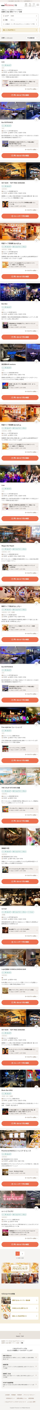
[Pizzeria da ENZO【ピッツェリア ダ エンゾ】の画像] (20, 1139)
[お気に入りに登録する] (36, 59)
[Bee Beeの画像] (20, 292)
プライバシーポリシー (29, 1395)
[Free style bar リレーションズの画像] (20, 715)
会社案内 (7, 1395)
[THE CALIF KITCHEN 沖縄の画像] (20, 776)
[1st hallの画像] (20, 897)
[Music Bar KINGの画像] (20, 1078)
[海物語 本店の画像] (20, 836)
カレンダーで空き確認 (21, 216)
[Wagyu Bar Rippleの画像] (20, 534)
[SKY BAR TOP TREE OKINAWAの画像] (20, 171)
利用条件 (19, 1395)
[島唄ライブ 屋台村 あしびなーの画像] (20, 595)
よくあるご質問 (31, 1402)
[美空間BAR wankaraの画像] (20, 352)
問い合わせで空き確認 (21, 95)
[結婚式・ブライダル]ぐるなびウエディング (12, 1341)
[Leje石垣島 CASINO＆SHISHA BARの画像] (20, 957)
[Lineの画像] (20, 50)
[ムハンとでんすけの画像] (20, 1199)
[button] (20, 1357)
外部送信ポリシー (10, 1398)
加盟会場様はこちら (22, 1398)
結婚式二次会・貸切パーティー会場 (10, 1343)
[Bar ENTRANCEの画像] (20, 111)
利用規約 (13, 1395)
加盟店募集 (31, 1398)
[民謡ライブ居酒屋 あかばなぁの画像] (20, 232)
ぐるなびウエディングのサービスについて (15, 1402)
